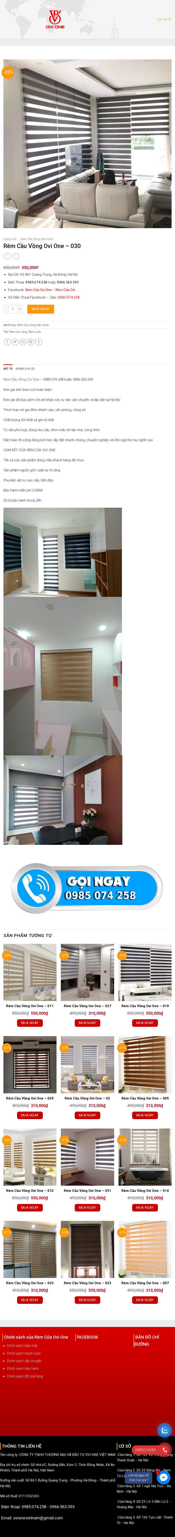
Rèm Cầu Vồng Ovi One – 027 (87, 1006)
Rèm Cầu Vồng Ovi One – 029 (30, 1098)
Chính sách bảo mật (22, 1346)
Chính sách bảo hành (23, 1368)
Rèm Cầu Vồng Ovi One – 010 (30, 1191)
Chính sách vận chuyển (24, 1361)
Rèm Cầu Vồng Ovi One (21, 379)
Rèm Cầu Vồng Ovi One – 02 (87, 1098)
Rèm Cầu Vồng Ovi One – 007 (145, 1283)
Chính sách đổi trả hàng (25, 1376)
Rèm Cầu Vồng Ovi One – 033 (30, 1283)
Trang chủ (9, 239)
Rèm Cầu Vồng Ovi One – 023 (87, 1283)
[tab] (8, 368)
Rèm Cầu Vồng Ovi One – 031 (87, 1191)
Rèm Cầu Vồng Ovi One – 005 (145, 1098)
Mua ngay (41, 309)
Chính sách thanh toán (24, 1353)
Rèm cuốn (34, 332)
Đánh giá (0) (25, 368)
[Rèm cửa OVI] (55, 22)
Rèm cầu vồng (18, 332)
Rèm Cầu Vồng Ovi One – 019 (145, 1006)
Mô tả (8, 368)
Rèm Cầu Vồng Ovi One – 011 (30, 1006)
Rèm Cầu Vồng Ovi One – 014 (145, 1191)
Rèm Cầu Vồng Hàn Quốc (37, 239)
